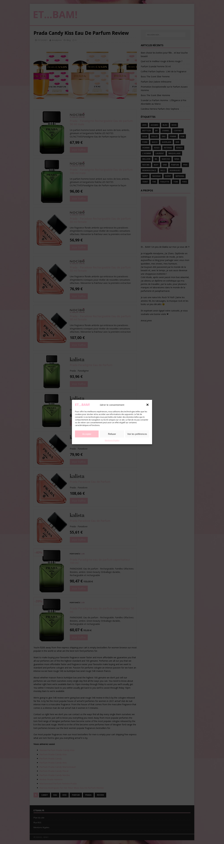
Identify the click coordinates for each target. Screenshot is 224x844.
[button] (147, 404)
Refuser (112, 434)
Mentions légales (112, 440)
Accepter (86, 434)
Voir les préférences (137, 434)
